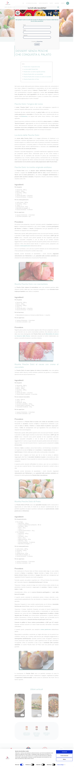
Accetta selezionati (64, 755)
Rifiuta (64, 759)
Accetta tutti (64, 751)
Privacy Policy (39, 41)
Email (24, 25)
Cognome (25, 35)
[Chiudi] (58, 7)
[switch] (32, 765)
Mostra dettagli (60, 764)
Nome (24, 30)
